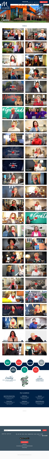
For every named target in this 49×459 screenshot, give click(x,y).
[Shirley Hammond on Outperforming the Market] (36, 34)
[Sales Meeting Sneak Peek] (13, 87)
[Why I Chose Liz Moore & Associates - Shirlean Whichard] (36, 139)
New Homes (30, 362)
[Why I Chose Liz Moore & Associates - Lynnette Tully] (13, 284)
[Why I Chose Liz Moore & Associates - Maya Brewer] (13, 179)
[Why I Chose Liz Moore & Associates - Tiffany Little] (36, 244)
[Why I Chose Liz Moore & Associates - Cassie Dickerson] (13, 61)
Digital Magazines (13, 370)
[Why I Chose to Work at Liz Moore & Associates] (36, 310)
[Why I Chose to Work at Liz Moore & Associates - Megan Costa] (13, 336)
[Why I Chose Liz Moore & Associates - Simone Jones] (36, 192)
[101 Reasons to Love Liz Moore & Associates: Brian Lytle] (36, 179)
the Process (43, 2)
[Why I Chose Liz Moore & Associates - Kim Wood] (36, 152)
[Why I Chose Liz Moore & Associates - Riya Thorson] (36, 126)
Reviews (36, 4)
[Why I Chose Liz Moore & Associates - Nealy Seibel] (13, 74)
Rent (25, 4)
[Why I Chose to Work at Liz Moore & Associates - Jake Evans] (36, 323)
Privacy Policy (24, 447)
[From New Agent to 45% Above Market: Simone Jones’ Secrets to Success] (13, 34)
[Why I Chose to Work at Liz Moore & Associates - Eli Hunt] (13, 323)
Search (28, 4)
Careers (41, 4)
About (32, 4)
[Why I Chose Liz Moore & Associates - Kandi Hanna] (13, 271)
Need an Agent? (7, 362)
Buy (18, 4)
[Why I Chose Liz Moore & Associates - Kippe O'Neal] (36, 205)
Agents (45, 4)
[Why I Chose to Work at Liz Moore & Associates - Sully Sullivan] (36, 336)
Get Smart (19, 362)
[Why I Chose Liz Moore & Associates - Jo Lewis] (36, 74)
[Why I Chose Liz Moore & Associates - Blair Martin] (36, 61)
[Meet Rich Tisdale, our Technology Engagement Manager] (36, 284)
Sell (21, 4)
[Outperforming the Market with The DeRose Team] (13, 47)
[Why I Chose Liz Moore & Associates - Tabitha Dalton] (13, 205)
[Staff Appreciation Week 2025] (36, 113)
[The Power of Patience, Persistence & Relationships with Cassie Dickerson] (36, 47)
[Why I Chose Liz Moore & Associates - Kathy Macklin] (36, 218)
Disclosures (25, 444)
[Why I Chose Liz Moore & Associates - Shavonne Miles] (13, 310)
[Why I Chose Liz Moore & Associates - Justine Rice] (36, 231)
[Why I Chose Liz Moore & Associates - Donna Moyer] (13, 100)
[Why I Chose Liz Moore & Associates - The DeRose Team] (36, 166)
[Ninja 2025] (36, 100)
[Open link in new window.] (23, 1)
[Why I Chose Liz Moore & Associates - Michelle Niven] (13, 218)
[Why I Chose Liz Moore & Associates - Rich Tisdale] (13, 257)
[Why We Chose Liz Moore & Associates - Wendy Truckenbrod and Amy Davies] (13, 231)
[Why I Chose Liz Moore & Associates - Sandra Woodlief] (13, 126)
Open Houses (41, 362)
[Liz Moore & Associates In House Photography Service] (13, 166)
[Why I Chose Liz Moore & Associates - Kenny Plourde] (13, 349)
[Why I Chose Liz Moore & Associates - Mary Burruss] (13, 192)
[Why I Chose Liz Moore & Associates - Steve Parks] (36, 87)
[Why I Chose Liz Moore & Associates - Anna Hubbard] (36, 271)
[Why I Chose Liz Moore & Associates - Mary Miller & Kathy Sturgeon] (36, 257)
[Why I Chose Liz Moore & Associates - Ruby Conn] (13, 297)
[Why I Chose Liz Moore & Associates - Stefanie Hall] (13, 139)
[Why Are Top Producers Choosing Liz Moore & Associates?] (13, 152)
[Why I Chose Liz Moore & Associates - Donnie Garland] (13, 113)
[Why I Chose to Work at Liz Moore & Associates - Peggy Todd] (36, 349)
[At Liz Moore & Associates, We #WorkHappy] (36, 297)
